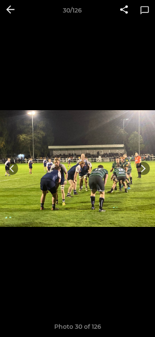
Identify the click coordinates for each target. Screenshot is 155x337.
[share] (124, 10)
